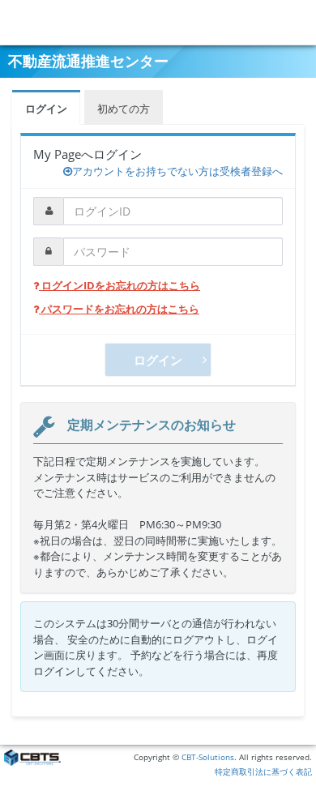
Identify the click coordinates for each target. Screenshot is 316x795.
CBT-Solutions (207, 757)
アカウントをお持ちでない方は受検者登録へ (177, 171)
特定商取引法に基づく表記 (263, 772)
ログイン (46, 108)
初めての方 (123, 108)
